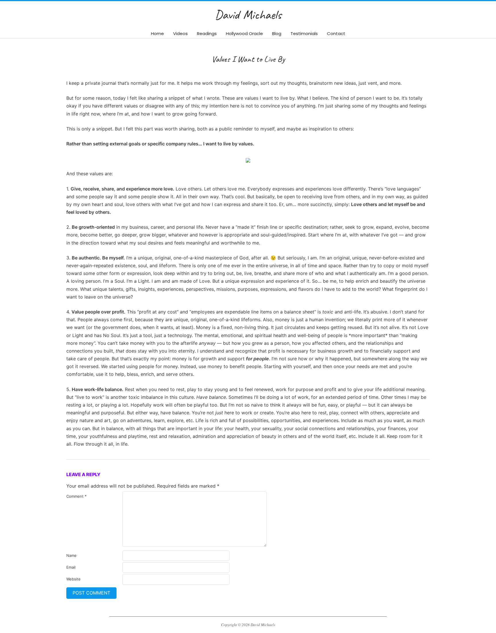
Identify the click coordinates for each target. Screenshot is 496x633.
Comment (76, 496)
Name (71, 555)
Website (73, 579)
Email (70, 567)
